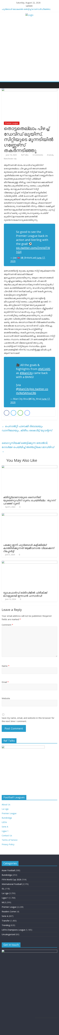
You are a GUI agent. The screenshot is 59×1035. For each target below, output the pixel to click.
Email (5, 682)
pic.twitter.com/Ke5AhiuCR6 (32, 391)
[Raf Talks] (5, 85)
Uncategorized (8, 934)
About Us (6, 804)
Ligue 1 (5, 831)
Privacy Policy (8, 844)
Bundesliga (7, 817)
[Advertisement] (29, 50)
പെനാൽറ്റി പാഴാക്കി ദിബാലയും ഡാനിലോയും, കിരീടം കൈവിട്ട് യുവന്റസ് (27, 428)
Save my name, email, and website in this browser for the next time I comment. (28, 719)
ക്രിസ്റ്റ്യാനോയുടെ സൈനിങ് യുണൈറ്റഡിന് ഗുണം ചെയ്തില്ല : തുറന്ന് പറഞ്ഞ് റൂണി (29, 500)
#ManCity (26, 373)
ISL (3, 888)
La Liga (5, 809)
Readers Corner (9, 911)
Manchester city (10, 158)
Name (5, 665)
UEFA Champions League (13, 929)
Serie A (5, 826)
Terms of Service (9, 840)
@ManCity (23, 389)
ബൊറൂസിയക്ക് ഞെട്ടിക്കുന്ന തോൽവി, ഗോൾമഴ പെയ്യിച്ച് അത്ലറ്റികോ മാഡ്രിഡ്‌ (28, 447)
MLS (4, 902)
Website (6, 698)
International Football (12, 884)
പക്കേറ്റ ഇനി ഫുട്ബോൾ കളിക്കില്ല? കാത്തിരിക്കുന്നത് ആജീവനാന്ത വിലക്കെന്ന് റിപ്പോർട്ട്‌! (28, 548)
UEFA (4, 822)
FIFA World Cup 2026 (11, 879)
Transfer (6, 920)
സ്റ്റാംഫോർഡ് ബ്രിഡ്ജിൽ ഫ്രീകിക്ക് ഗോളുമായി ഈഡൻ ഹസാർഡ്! (25, 594)
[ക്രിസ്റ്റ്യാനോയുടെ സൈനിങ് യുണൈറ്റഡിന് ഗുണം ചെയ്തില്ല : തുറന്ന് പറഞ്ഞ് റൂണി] (29, 467)
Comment (7, 624)
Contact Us (7, 835)
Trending (6, 925)
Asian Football (8, 870)
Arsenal (50, 155)
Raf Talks (25, 155)
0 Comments (37, 155)
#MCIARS (44, 369)
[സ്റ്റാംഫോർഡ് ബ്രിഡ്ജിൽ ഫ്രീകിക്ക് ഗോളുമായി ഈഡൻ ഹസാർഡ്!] (29, 562)
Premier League (11, 123)
